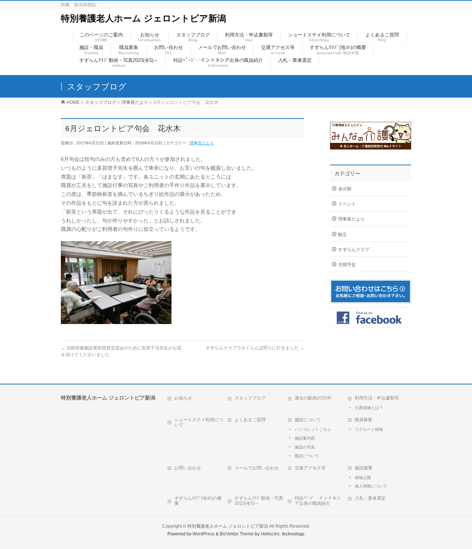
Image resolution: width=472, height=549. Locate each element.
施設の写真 (305, 447)
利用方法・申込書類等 (377, 398)
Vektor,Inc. (271, 533)
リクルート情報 (369, 429)
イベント (347, 204)
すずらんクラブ (353, 249)
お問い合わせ (187, 468)
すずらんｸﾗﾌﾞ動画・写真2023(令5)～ (259, 501)
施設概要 (363, 468)
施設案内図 (305, 438)
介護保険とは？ (369, 407)
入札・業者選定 (370, 498)
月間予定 (347, 264)
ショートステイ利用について (198, 422)
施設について (308, 419)
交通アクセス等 (310, 468)
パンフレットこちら (313, 429)
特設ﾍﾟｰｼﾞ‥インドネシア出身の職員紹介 (318, 501)
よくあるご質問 (250, 419)
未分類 (344, 188)
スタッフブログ (250, 398)
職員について (307, 456)
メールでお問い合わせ (257, 468)
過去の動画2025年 (313, 398)
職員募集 (363, 419)
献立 (342, 234)
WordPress (203, 533)
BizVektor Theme (237, 533)
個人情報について (371, 486)
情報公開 (363, 477)
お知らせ (183, 398)
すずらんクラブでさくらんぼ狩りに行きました (255, 348)
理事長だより (202, 143)
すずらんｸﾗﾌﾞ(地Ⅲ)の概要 (198, 501)
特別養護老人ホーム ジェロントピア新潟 (143, 18)
